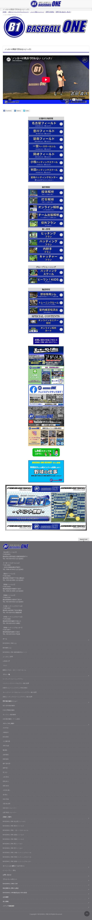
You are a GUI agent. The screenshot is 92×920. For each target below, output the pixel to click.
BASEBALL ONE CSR (10, 883)
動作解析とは (7, 648)
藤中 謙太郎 (6, 763)
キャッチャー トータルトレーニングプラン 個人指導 (20, 692)
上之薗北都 (6, 741)
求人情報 (6, 901)
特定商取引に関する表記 (11, 888)
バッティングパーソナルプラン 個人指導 (16, 683)
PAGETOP (83, 539)
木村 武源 (6, 745)
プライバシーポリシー (10, 879)
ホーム (5, 639)
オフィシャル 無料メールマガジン (14, 866)
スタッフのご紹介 (8, 723)
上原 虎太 (6, 777)
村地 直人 (6, 781)
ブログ (5, 665)
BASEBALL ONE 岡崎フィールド (13, 839)
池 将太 (5, 794)
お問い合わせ (7, 875)
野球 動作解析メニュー (10, 701)
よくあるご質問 (8, 656)
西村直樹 (6, 759)
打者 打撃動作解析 (9, 710)
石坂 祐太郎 (6, 803)
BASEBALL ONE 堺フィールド (13, 848)
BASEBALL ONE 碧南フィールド (13, 835)
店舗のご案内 (7, 817)
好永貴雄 (6, 737)
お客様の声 (6, 661)
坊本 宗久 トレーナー (9, 808)
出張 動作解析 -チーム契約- (11, 719)
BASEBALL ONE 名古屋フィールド (14, 821)
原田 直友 (6, 786)
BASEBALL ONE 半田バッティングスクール (17, 857)
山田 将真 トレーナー (9, 812)
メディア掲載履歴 (8, 906)
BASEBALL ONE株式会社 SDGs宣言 (15, 892)
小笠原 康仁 (6, 790)
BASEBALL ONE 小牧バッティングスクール (17, 852)
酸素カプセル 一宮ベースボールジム (14, 670)
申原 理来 (6, 799)
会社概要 (6, 897)
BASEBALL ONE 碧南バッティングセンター (17, 861)
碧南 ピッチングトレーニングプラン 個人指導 (17, 697)
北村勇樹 (6, 754)
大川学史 (6, 728)
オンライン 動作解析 (9, 714)
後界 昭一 (6, 768)
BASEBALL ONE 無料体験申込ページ (15, 652)
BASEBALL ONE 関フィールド (13, 843)
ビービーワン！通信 (9, 870)
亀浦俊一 (6, 750)
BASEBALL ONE (43, 914)
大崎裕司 (6, 732)
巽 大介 (5, 772)
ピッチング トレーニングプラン (13, 679)
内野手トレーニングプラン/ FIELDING (15, 688)
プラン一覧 (6, 674)
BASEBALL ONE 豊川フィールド (13, 826)
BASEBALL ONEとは (10, 643)
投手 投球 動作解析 (9, 705)
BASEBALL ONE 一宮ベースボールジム (15, 830)
